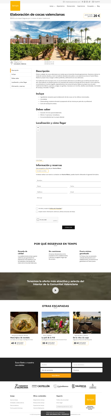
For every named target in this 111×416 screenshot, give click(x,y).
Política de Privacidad (55, 208)
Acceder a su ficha (41, 171)
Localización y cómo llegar (19, 82)
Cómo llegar (39, 160)
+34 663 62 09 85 (49, 64)
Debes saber (15, 78)
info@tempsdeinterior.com (64, 406)
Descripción (15, 70)
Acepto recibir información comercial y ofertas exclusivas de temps (56, 211)
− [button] (38, 130)
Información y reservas (18, 86)
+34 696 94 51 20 (49, 62)
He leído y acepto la (50, 208)
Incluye (14, 74)
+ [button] (38, 128)
